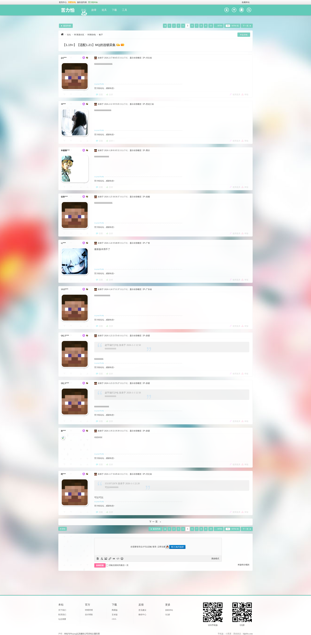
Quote (113, 558)
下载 (114, 10)
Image (105, 558)
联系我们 (62, 614)
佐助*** (64, 197)
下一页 (245, 26)
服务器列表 (82, 2)
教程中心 (142, 614)
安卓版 (115, 614)
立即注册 (161, 547)
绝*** (63, 474)
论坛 (83, 10)
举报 (246, 94)
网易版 (115, 610)
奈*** (63, 431)
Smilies (122, 558)
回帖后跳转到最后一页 (118, 565)
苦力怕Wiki (93, 2)
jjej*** (64, 58)
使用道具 (236, 94)
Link (109, 558)
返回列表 (67, 26)
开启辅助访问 (240, 2)
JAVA (114, 619)
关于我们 (62, 610)
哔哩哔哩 (89, 610)
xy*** (63, 243)
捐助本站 (169, 610)
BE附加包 (91, 35)
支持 (111, 94)
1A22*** (64, 289)
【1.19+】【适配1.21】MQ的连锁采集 (89, 45)
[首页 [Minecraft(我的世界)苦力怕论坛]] (62, 34)
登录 (154, 547)
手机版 (221, 634)
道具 (104, 10)
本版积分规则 (243, 565)
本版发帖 (244, 35)
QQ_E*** (65, 336)
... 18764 (218, 26)
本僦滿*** (65, 150)
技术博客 (89, 614)
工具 (124, 10)
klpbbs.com (248, 634)
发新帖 (62, 529)
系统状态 (237, 634)
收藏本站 (246, 2)
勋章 (94, 10)
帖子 (101, 35)
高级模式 (215, 558)
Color (101, 558)
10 (211, 26)
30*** (63, 104)
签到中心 (63, 2)
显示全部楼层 (135, 58)
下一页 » (155, 522)
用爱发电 (72, 2)
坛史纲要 (62, 619)
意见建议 (142, 610)
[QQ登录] (241, 10)
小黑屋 (228, 634)
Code (118, 558)
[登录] (226, 10)
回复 (101, 94)
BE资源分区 (79, 35)
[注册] (234, 10)
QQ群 (167, 614)
